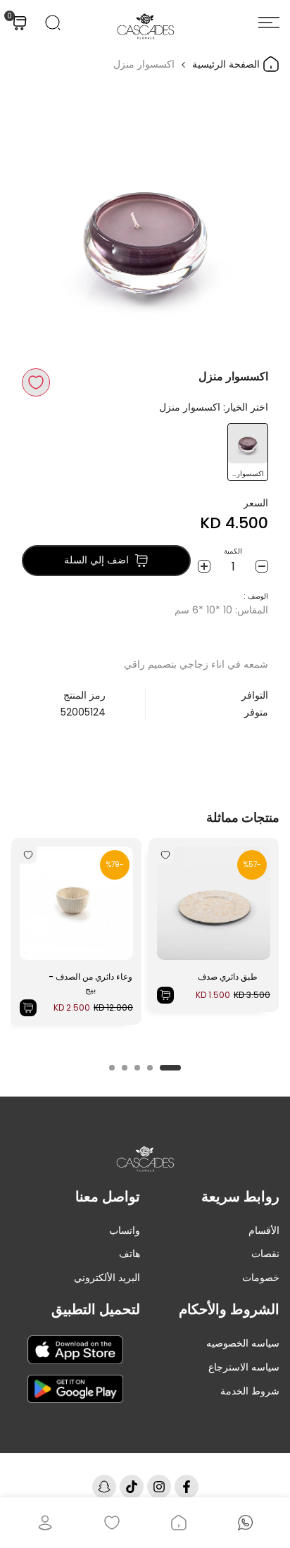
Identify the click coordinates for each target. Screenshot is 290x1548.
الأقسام (263, 1230)
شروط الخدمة (249, 1391)
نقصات (265, 1254)
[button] (36, 382)
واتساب (124, 1230)
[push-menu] (268, 22)
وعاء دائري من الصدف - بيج (90, 982)
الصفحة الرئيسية (227, 64)
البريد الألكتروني (107, 1278)
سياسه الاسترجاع (243, 1367)
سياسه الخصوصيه (242, 1343)
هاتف (129, 1254)
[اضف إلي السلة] (165, 995)
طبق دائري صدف (228, 976)
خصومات (260, 1278)
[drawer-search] (52, 22)
